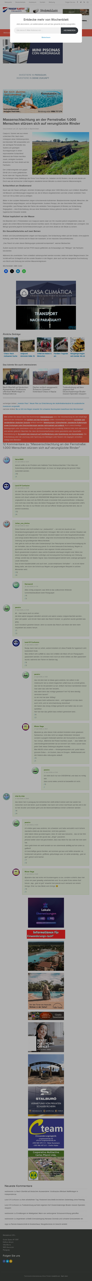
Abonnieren (69, 30)
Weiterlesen (46, 37)
